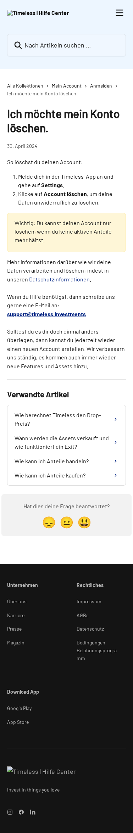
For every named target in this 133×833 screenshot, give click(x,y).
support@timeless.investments (46, 314)
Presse (14, 629)
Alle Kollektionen (25, 86)
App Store (18, 722)
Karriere (15, 615)
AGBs (83, 615)
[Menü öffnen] (119, 13)
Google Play (19, 708)
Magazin (15, 642)
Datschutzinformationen (59, 279)
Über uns (17, 601)
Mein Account (67, 86)
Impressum (89, 601)
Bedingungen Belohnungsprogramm (97, 650)
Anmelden (101, 86)
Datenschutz (90, 629)
